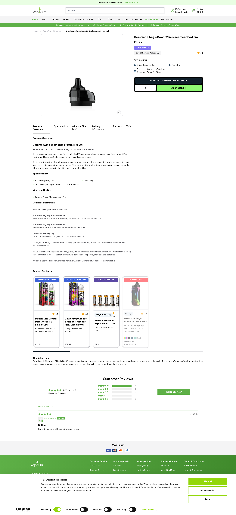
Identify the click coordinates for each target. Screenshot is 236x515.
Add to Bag (177, 87)
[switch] (84, 509)
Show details (147, 509)
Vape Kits (66, 19)
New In (35, 19)
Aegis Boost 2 (150, 70)
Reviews (117, 126)
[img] (44, 414)
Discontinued (167, 19)
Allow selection (207, 490)
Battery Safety (143, 470)
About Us (117, 465)
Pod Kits (90, 19)
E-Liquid (55, 19)
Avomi (44, 19)
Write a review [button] (174, 391)
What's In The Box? (79, 128)
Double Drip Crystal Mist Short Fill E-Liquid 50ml (46, 280)
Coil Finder (153, 19)
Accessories (137, 19)
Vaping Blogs (143, 465)
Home (35, 31)
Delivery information (98, 128)
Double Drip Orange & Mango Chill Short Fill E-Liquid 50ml (75, 281)
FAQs (128, 126)
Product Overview (38, 128)
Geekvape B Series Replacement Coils (103, 280)
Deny (207, 499)
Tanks (100, 19)
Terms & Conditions (193, 470)
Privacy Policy (190, 465)
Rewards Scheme (97, 470)
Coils (110, 19)
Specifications (61, 126)
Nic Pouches (123, 19)
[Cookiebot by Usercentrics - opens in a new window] (23, 510)
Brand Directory (120, 470)
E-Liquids (165, 465)
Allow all (208, 481)
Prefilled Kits (79, 19)
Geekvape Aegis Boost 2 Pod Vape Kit (135, 280)
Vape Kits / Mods (168, 470)
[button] (198, 52)
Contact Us (95, 465)
